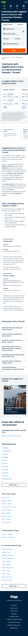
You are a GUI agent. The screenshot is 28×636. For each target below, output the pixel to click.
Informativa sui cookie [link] (14, 622)
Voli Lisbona (5, 466)
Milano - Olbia (6, 571)
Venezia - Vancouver (7, 537)
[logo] (3, 2)
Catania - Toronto (7, 504)
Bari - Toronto (5, 497)
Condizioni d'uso (14, 616)
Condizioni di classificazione (14, 619)
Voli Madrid (5, 472)
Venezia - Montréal (7, 534)
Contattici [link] (14, 614)
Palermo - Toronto (7, 516)
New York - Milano (7, 580)
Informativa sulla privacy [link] (14, 625)
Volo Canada (4, 57)
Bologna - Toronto (7, 500)
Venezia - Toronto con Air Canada (11, 436)
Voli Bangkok (5, 448)
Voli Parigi (4, 476)
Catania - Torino (6, 552)
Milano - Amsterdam (7, 555)
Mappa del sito (14, 628)
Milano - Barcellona (7, 558)
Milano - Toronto (6, 510)
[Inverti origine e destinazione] (23, 31)
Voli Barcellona (6, 451)
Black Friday (14, 611)
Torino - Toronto (6, 522)
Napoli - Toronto (6, 513)
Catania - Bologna (7, 549)
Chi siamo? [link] (14, 605)
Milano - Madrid (6, 564)
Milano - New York (7, 567)
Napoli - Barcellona (7, 577)
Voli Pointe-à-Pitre (7, 479)
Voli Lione (4, 463)
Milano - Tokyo (6, 574)
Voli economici (14, 608)
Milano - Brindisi (6, 561)
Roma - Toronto (6, 519)
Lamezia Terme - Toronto (9, 507)
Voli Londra (5, 469)
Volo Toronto (11, 57)
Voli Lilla (4, 460)
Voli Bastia (5, 454)
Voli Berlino (5, 457)
